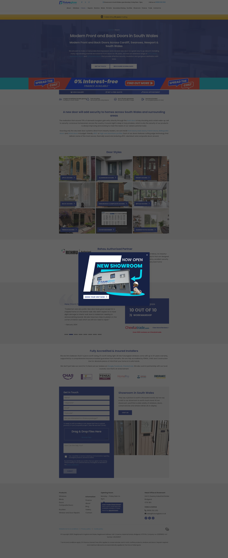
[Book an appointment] (114, 276)
